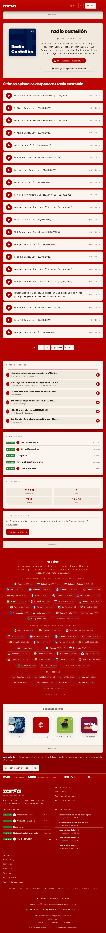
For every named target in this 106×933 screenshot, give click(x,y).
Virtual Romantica (30, 449)
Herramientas (9, 877)
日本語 (84, 888)
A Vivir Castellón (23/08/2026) (32, 108)
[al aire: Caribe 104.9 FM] (17, 468)
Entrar (90, 5)
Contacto (7, 864)
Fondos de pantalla (13, 882)
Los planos (60, 791)
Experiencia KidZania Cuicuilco (73, 822)
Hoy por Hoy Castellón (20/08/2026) (35, 244)
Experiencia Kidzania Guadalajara (75, 815)
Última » (69, 347)
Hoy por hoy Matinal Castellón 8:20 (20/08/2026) (43, 269)
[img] (53, 904)
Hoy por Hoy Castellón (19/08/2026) (35, 332)
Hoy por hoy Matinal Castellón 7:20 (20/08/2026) (43, 281)
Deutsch (62, 888)
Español (13, 888)
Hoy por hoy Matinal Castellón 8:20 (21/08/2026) (43, 194)
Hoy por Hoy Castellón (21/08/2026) (35, 170)
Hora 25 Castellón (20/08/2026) (32, 219)
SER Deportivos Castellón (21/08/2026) (37, 157)
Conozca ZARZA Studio (21, 768)
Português (37, 888)
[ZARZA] (12, 5)
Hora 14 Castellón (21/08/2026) (32, 182)
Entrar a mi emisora (65, 800)
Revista (7, 873)
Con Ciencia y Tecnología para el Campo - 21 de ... (34, 419)
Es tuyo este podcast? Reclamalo (70, 68)
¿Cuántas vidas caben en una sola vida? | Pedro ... (34, 373)
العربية (93, 888)
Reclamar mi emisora (65, 796)
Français (49, 888)
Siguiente (57, 347)
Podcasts (7, 868)
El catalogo (9, 859)
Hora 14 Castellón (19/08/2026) (32, 320)
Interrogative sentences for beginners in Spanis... (35, 382)
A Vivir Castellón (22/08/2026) (32, 132)
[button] (53, 739)
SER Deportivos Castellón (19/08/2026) (37, 307)
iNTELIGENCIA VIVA (58, 910)
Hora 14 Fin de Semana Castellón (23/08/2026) (41, 95)
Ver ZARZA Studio (18, 532)
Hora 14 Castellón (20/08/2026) (32, 257)
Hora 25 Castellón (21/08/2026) (32, 145)
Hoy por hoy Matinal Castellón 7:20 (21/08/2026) (43, 207)
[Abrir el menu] (100, 5)
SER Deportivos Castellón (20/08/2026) (37, 232)
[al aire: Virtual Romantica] (17, 449)
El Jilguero (21, 455)
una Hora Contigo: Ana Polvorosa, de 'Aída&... (32, 401)
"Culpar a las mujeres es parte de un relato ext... (34, 392)
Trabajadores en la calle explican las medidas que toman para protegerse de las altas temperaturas (48, 294)
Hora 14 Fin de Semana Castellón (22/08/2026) (41, 120)
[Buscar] (81, 5)
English (24, 888)
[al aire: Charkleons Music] (17, 442)
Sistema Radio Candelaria (29, 462)
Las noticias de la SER (69, 830)
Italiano (73, 888)
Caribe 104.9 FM (28, 468)
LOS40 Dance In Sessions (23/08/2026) (29, 410)
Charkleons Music (29, 442)
